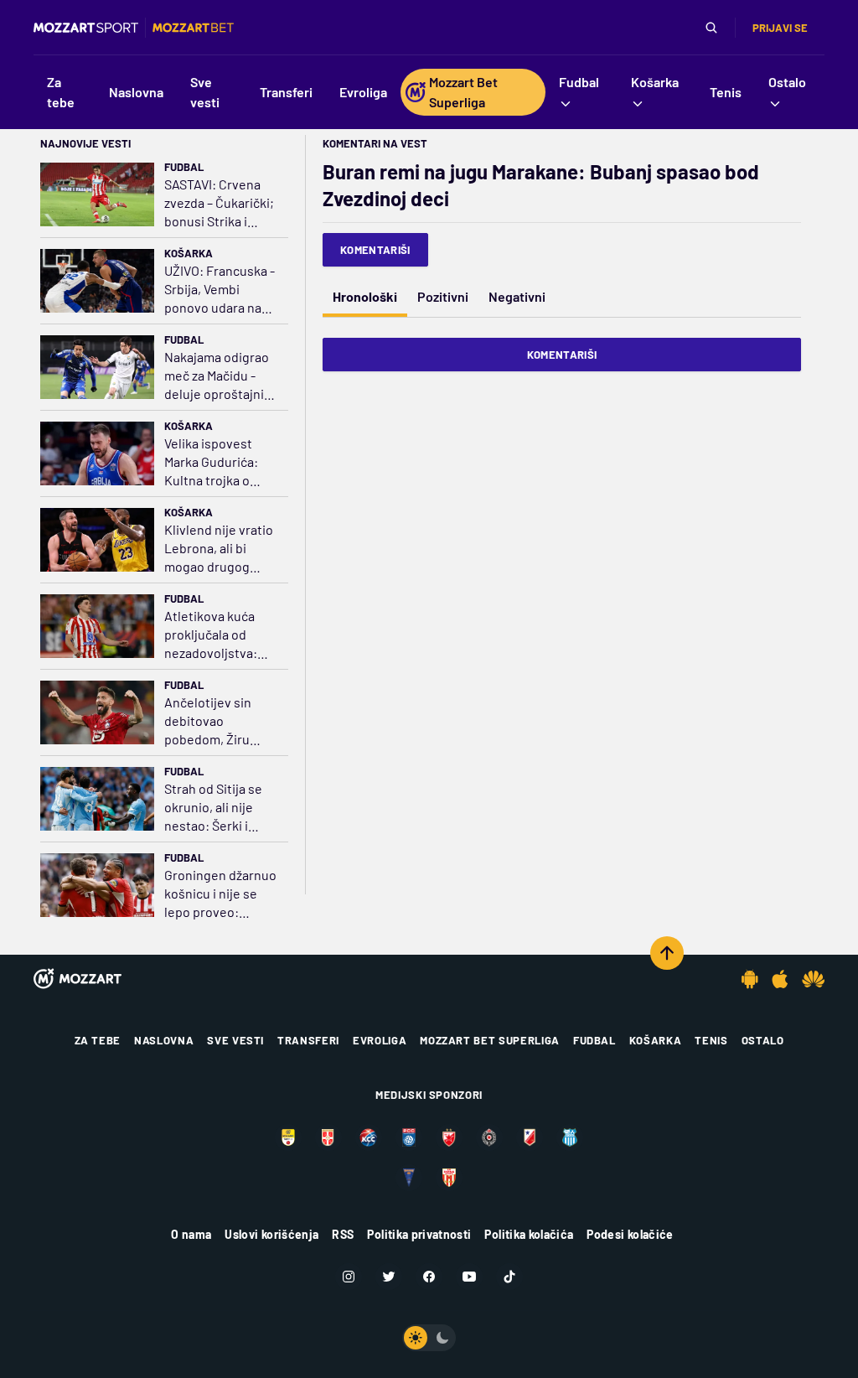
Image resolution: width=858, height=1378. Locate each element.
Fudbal (184, 167)
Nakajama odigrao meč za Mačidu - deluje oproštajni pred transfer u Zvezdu (216, 376)
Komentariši (375, 249)
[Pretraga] (711, 27)
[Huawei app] (813, 979)
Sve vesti (235, 1040)
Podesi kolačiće (630, 1234)
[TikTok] (509, 1276)
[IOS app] (780, 979)
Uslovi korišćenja (271, 1234)
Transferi (308, 1040)
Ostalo (763, 1040)
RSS (343, 1234)
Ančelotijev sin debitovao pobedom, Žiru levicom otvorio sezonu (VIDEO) (210, 721)
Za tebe (98, 1040)
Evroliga (379, 1040)
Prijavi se (780, 27)
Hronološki (365, 296)
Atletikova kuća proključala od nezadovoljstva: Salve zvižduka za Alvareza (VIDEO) (214, 635)
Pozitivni (442, 296)
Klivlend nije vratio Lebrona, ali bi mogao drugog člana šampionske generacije (218, 548)
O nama (191, 1234)
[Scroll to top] (667, 953)
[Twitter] (388, 1276)
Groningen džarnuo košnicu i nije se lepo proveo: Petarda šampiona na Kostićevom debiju (220, 894)
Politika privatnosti (419, 1234)
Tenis (711, 1040)
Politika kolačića (528, 1234)
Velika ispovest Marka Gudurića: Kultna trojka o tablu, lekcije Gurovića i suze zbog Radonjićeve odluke (216, 462)
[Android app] (750, 979)
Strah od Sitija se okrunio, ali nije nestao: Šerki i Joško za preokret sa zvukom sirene (217, 807)
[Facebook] (429, 1276)
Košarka (188, 253)
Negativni (516, 296)
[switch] (429, 1337)
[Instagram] (348, 1276)
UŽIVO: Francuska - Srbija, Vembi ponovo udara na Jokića (219, 289)
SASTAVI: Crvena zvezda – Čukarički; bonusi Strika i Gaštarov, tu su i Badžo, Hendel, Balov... (219, 203)
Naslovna (164, 1040)
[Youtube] (469, 1276)
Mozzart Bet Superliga (490, 1040)
